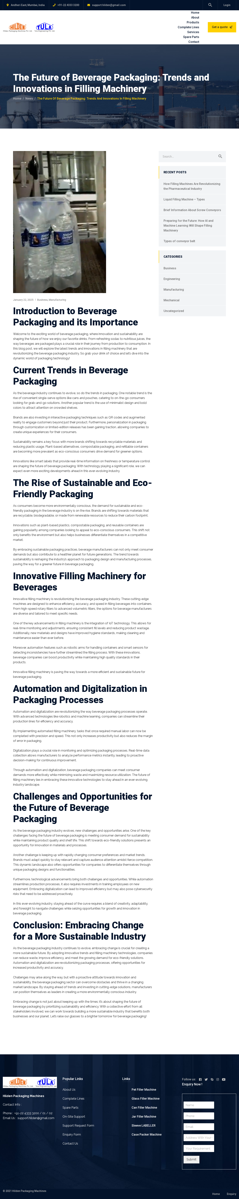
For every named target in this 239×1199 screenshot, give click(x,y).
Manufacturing (57, 299)
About (195, 17)
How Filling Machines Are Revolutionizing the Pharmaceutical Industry (192, 186)
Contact (193, 42)
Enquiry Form (72, 1134)
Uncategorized (174, 311)
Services (193, 32)
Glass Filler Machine (145, 1098)
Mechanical (171, 300)
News (29, 98)
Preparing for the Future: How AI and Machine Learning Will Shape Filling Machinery (188, 225)
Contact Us (70, 1143)
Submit (191, 1159)
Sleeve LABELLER (144, 1125)
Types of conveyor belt (179, 241)
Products (193, 22)
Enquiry (231, 1193)
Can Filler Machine (144, 1107)
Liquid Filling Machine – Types (184, 199)
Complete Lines (188, 27)
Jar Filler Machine (144, 1116)
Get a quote (220, 27)
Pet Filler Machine (144, 1089)
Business (42, 299)
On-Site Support (74, 1116)
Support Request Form (78, 1125)
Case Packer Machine (147, 1134)
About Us (69, 1089)
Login (227, 5)
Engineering (172, 279)
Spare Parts (191, 37)
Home (195, 12)
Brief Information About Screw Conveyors (192, 210)
